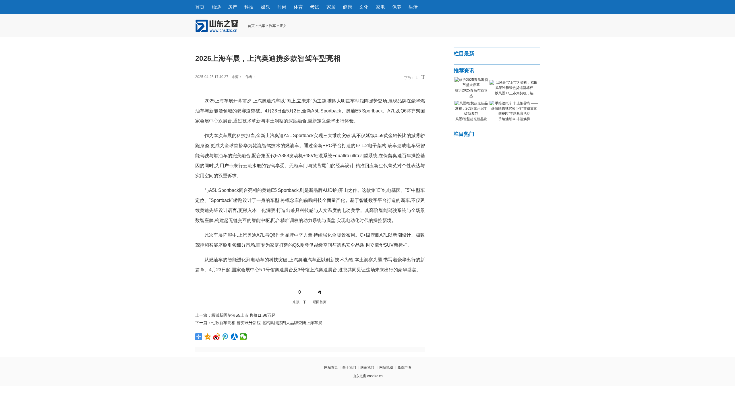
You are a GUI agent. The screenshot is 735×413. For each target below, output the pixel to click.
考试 (314, 7)
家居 (331, 7)
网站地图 (386, 367)
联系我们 (367, 367)
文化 (363, 7)
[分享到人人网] (234, 336)
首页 (199, 7)
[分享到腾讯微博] (225, 336)
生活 (413, 7)
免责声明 (404, 367)
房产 (232, 7)
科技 (249, 7)
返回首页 (319, 302)
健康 (347, 7)
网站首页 (331, 367)
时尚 (282, 7)
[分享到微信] (243, 336)
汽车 (261, 26)
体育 (298, 7)
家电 (380, 7)
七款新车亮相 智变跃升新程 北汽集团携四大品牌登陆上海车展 (266, 322)
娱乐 (265, 7)
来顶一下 (299, 302)
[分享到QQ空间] (207, 336)
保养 (396, 7)
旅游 (216, 7)
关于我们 (349, 367)
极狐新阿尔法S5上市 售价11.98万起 (243, 315)
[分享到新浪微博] (216, 336)
